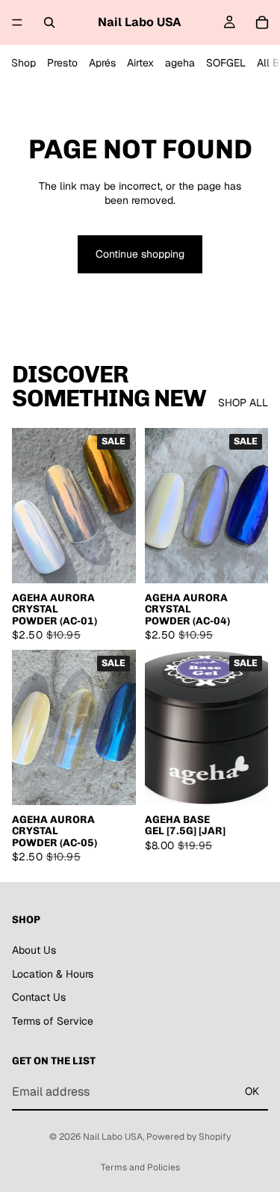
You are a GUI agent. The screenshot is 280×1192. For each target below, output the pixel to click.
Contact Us (39, 997)
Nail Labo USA (113, 1137)
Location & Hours (52, 973)
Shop (23, 62)
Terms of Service (52, 1021)
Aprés (102, 62)
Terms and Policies (140, 1167)
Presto (62, 62)
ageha (180, 62)
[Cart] (262, 22)
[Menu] (17, 22)
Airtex (140, 62)
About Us (34, 950)
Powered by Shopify (188, 1137)
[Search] (49, 22)
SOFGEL (226, 62)
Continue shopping (140, 254)
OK (252, 1091)
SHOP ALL (243, 402)
